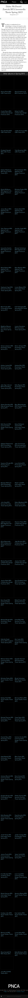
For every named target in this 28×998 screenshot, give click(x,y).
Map (5, 991)
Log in (25, 2)
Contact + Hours (20, 991)
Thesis (14, 2)
